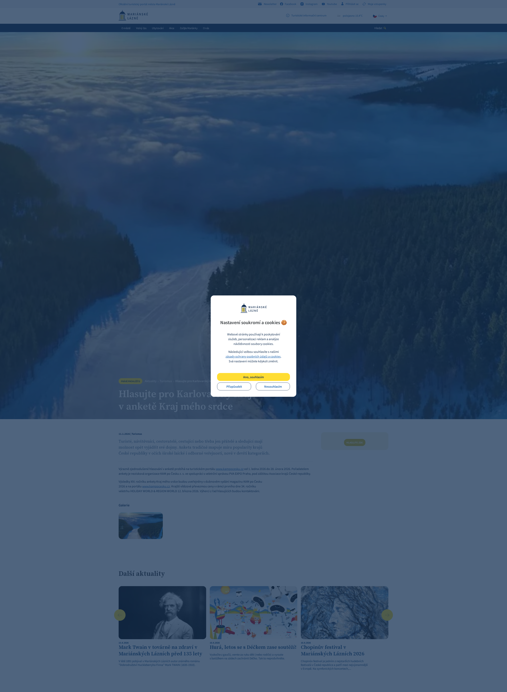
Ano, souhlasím (253, 377)
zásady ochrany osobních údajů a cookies (253, 356)
